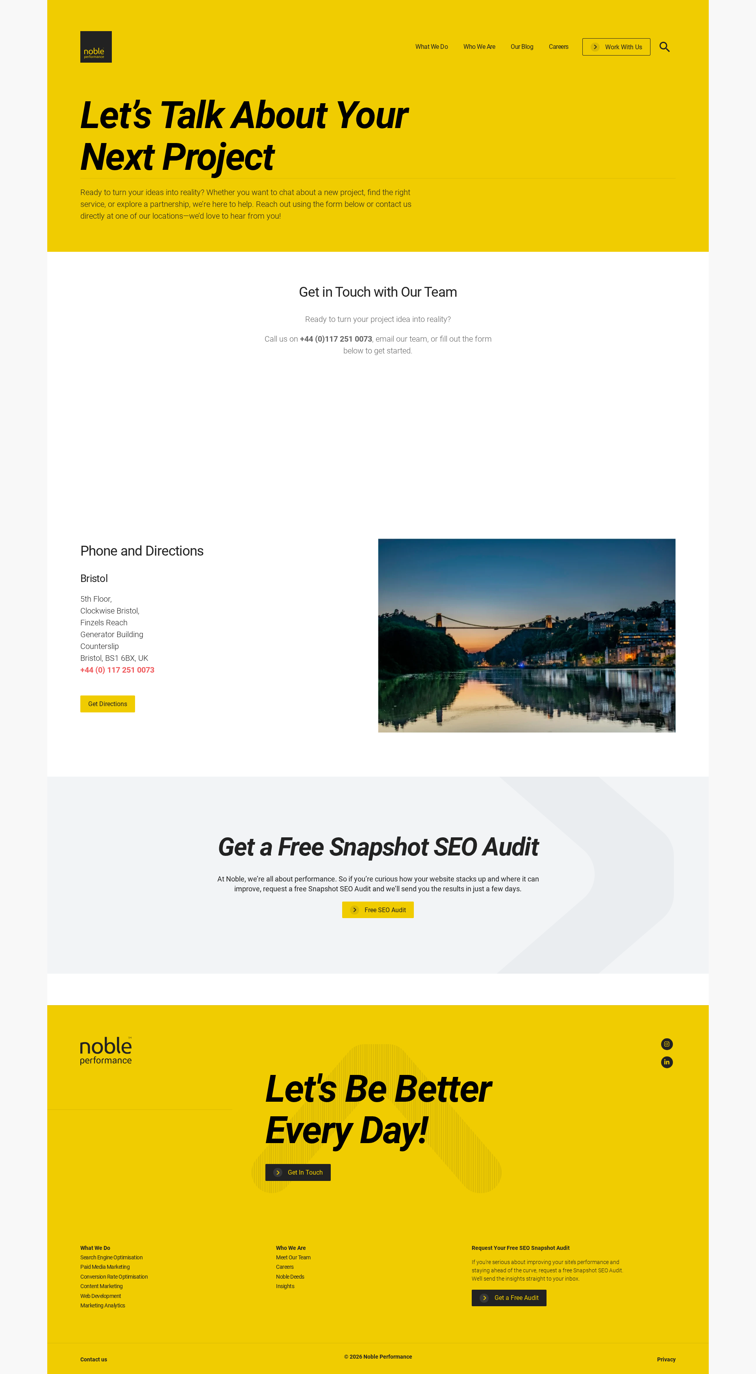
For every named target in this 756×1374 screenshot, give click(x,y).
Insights (285, 1286)
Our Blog (522, 46)
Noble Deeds (290, 1277)
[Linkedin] (667, 1062)
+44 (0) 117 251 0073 (117, 670)
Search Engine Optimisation (111, 1257)
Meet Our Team (293, 1257)
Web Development (100, 1296)
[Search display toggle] (665, 47)
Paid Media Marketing (105, 1267)
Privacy (666, 1359)
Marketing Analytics (102, 1305)
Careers (559, 46)
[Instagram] (667, 1044)
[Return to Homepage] (96, 47)
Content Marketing (101, 1286)
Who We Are (479, 46)
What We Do (431, 46)
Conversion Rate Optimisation (114, 1277)
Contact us (93, 1359)
